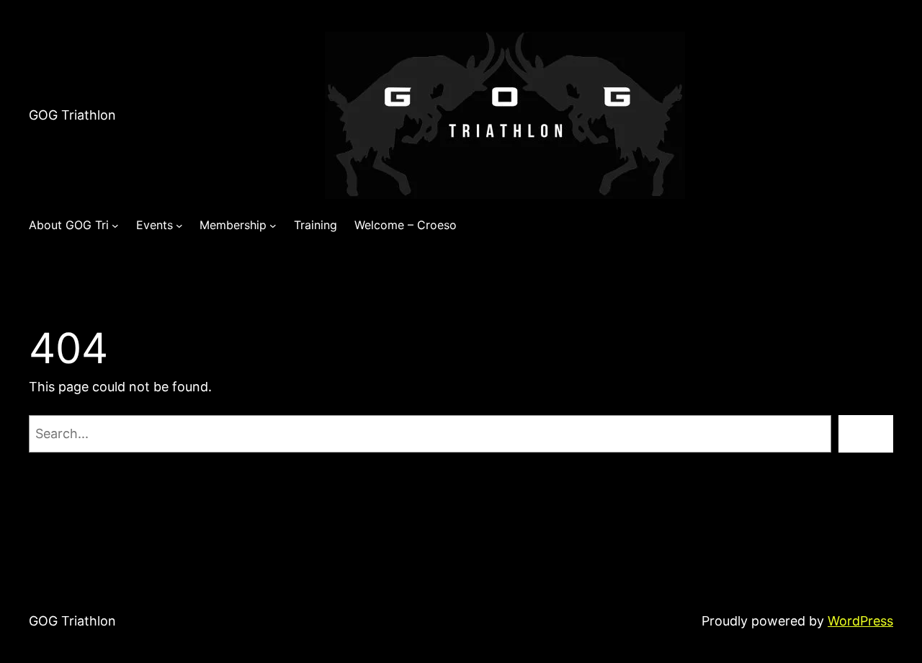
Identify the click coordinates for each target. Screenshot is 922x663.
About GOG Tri (69, 225)
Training (315, 225)
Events (154, 225)
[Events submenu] (179, 225)
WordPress (860, 620)
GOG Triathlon (72, 115)
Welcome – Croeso (405, 225)
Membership (233, 225)
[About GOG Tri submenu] (115, 225)
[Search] (865, 434)
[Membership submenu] (273, 225)
